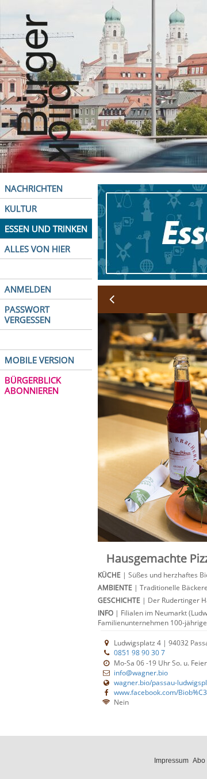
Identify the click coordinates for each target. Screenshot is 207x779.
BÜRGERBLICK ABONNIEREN (33, 385)
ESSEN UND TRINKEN (46, 228)
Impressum (171, 761)
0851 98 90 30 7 (139, 653)
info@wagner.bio (141, 673)
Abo (199, 761)
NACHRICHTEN (34, 188)
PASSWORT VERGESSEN (28, 314)
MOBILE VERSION (39, 360)
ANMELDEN (28, 289)
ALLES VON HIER (37, 248)
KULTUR (21, 208)
